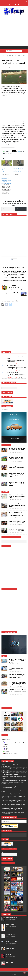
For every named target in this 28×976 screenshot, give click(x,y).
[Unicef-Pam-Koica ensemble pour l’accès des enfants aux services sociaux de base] (14, 719)
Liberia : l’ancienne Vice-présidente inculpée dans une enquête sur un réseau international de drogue (13, 801)
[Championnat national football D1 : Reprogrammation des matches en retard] (18, 163)
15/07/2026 (12, 686)
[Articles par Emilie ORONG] (3, 949)
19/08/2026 (12, 452)
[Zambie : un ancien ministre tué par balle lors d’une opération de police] (7, 888)
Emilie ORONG (10, 948)
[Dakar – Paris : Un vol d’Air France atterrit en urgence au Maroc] (7, 893)
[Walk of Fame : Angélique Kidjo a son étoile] (14, 879)
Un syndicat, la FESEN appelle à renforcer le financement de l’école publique (17, 484)
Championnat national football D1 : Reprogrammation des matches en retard (18, 170)
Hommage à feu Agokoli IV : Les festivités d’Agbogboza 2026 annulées (16, 475)
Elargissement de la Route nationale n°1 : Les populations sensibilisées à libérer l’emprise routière (18, 683)
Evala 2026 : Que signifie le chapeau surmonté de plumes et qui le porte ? (17, 691)
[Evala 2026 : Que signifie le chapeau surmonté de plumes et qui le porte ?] (4, 691)
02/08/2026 (12, 663)
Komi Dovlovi (10, 924)
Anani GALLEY (10, 962)
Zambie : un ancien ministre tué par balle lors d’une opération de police (12, 813)
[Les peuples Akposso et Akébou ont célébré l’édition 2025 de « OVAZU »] (7, 719)
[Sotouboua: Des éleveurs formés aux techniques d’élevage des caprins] (4, 668)
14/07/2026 (12, 694)
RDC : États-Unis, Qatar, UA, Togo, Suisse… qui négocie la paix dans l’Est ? (17, 496)
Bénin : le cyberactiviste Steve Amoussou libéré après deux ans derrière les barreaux (13, 805)
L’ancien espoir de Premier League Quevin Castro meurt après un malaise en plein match (13, 786)
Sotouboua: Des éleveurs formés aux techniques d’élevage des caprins (17, 668)
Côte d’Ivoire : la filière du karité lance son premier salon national (13, 790)
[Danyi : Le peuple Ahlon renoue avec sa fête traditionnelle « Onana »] (4, 467)
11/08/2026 (12, 461)
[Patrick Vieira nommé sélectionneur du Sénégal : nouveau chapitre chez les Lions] (7, 903)
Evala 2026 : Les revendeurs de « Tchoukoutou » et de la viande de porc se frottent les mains (17, 676)
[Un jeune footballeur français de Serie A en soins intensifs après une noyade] (7, 908)
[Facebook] (15, 4)
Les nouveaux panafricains (13, 365)
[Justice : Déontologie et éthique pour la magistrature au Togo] (7, 714)
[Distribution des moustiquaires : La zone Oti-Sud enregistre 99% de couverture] (4, 661)
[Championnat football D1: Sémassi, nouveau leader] (6, 163)
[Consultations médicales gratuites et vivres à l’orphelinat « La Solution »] (14, 714)
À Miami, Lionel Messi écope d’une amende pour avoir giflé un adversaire (13, 797)
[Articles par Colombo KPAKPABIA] (3, 920)
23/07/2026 (12, 671)
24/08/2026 (12, 499)
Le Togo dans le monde (12, 372)
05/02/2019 (5, 67)
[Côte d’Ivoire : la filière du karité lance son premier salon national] (4, 530)
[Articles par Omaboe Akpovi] (3, 937)
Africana (5, 491)
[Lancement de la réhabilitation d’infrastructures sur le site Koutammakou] (7, 724)
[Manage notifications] (24, 972)
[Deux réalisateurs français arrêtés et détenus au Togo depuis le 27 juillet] (4, 450)
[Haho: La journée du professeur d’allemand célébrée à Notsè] (14, 729)
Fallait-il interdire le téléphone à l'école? (15, 357)
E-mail (3, 386)
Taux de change (4, 409)
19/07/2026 (12, 679)
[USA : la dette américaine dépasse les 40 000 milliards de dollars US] (20, 888)
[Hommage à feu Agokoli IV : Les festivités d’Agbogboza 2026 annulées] (4, 475)
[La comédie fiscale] (7, 729)
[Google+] (12, 4)
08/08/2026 (12, 478)
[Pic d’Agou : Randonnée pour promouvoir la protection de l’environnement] (4, 458)
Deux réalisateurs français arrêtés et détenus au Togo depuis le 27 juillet (17, 450)
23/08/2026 (12, 524)
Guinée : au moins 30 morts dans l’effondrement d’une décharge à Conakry (17, 505)
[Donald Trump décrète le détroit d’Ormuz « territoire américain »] (20, 893)
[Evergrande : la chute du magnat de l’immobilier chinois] (14, 893)
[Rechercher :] (14, 51)
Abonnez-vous (21, 209)
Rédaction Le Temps (12, 363)
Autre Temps (6, 445)
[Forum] (18, 4)
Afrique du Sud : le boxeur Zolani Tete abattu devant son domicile (13, 777)
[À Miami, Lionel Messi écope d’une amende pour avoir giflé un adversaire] (20, 879)
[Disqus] (14, 327)
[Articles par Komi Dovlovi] (3, 930)
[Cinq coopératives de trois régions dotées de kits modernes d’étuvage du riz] (14, 724)
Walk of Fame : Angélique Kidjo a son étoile (10, 794)
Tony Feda (9, 954)
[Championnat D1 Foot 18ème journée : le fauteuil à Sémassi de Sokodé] (7, 186)
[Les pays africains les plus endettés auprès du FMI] (14, 888)
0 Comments (13, 67)
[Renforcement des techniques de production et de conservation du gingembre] (20, 724)
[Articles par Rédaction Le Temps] (3, 943)
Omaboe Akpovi (10, 935)
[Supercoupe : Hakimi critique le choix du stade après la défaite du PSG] (14, 908)
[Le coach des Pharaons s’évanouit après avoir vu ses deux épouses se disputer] (20, 898)
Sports (11, 55)
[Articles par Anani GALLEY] (3, 964)
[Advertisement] (14, 31)
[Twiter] (9, 4)
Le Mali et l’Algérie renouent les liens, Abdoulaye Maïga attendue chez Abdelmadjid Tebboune (17, 514)
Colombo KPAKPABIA (12, 918)
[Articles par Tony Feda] (3, 957)
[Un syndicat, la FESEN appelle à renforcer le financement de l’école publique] (4, 484)
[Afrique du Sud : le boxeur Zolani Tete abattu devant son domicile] (4, 523)
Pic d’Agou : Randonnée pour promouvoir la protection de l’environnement (16, 458)
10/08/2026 (12, 469)
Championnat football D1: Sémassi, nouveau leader (5, 169)
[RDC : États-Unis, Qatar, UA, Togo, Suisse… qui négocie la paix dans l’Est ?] (4, 496)
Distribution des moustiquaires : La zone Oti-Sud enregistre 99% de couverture (17, 661)
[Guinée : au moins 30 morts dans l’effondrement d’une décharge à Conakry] (4, 505)
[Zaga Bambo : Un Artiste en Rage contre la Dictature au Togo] (20, 729)
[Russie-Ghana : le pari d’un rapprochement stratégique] (14, 898)
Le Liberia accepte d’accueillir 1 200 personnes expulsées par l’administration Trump (11, 809)
